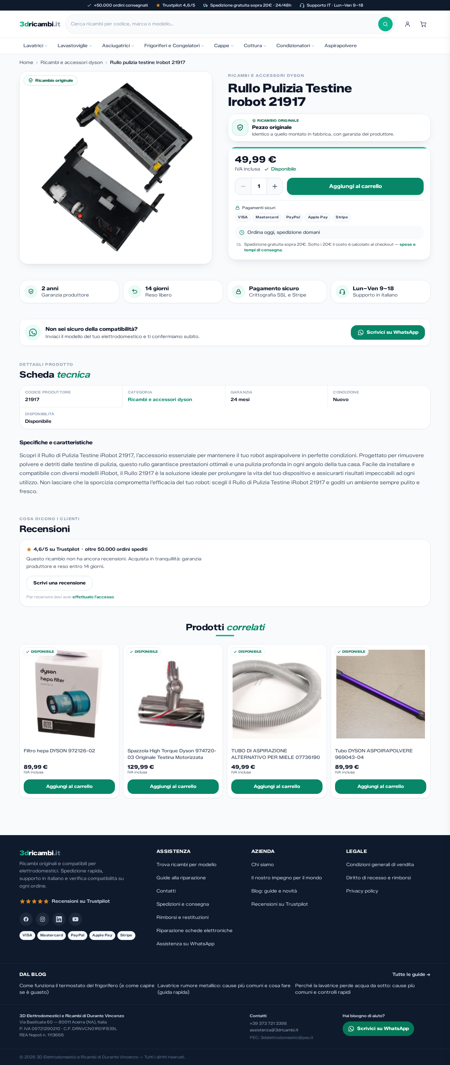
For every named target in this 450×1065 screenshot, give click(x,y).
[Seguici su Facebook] (26, 919)
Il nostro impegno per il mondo (286, 878)
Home (26, 62)
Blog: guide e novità (274, 891)
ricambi (39, 24)
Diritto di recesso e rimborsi (378, 878)
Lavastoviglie (73, 45)
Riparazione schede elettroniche (194, 930)
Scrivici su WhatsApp (392, 332)
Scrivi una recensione (59, 583)
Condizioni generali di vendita (380, 864)
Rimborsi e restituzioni (182, 917)
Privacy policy (362, 891)
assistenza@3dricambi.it (274, 1029)
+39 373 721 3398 (268, 1023)
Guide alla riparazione (181, 878)
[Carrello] (423, 24)
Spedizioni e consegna (182, 904)
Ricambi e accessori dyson (72, 62)
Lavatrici (33, 45)
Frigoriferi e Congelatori (172, 45)
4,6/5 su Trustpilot (56, 549)
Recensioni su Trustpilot (279, 904)
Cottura (253, 45)
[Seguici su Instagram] (42, 919)
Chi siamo (262, 864)
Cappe (221, 45)
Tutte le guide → (411, 974)
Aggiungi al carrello (355, 186)
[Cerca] (385, 24)
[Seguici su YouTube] (75, 919)
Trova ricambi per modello (186, 864)
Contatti (166, 891)
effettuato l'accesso (93, 596)
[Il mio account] (407, 24)
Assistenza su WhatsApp (185, 944)
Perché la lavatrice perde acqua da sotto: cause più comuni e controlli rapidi (355, 989)
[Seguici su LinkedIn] (59, 919)
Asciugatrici (116, 45)
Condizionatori (293, 45)
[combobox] (224, 24)
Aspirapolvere (340, 45)
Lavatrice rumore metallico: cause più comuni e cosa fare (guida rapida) (224, 989)
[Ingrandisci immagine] (116, 168)
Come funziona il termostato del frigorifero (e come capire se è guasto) (87, 989)
